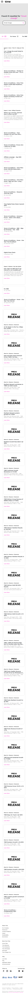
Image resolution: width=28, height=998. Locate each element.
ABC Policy (9, 989)
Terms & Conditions (6, 987)
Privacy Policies (15, 987)
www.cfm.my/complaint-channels (15, 992)
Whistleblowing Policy (17, 989)
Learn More (7, 60)
